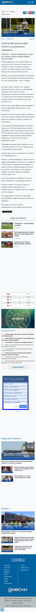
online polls (18, 411)
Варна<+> (7, 570)
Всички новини (18, 367)
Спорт (6, 574)
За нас (23, 565)
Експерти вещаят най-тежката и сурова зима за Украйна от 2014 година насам (24, 469)
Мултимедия (8, 583)
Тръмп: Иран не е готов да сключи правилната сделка (19, 342)
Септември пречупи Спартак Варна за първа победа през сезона (24, 233)
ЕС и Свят (7, 567)
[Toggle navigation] (28, 2)
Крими (6, 579)
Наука (6, 581)
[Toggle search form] (32, 2)
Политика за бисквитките (25, 569)
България (7, 565)
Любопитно (8, 576)
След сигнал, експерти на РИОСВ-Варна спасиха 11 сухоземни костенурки (23, 548)
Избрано (7, 572)
